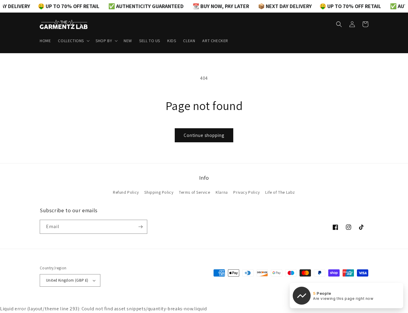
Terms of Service (194, 192)
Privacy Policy (246, 192)
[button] (73, 40)
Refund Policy (126, 192)
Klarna (222, 192)
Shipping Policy (158, 192)
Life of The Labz (280, 192)
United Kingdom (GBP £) (67, 280)
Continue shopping (204, 135)
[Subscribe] (140, 227)
